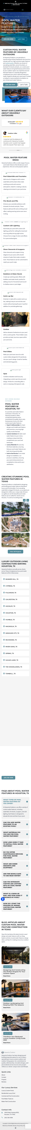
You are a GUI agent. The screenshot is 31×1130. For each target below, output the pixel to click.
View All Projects (15, 551)
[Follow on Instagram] (15, 2)
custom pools (9, 63)
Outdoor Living (12, 16)
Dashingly (7, 514)
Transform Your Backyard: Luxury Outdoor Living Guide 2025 (14, 1038)
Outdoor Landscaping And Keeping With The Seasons (13, 1004)
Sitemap (14, 1125)
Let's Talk (21, 39)
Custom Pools (24, 16)
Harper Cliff (7, 545)
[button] (15, 122)
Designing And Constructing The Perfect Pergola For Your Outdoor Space (14, 971)
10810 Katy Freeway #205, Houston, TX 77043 (16, 3)
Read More (6, 976)
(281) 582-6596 (16, 4)
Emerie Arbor (8, 529)
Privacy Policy (20, 1125)
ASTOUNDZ (9, 1125)
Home (3, 16)
